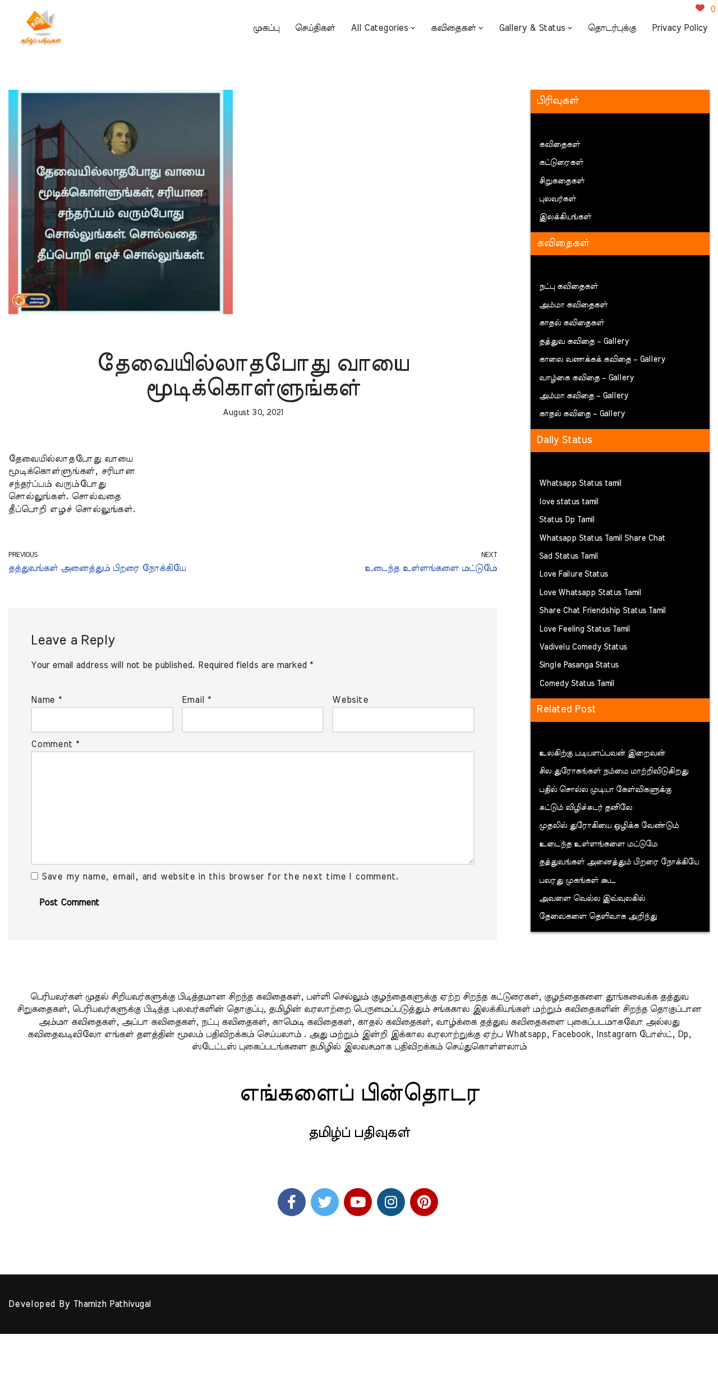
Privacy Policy (679, 28)
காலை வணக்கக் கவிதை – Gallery (602, 359)
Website (350, 700)
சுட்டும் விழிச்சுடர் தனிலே (585, 808)
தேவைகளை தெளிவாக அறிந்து (598, 916)
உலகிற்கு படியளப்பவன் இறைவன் (602, 753)
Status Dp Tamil (567, 520)
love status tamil (569, 502)
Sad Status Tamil (568, 556)
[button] (413, 28)
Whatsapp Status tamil (580, 483)
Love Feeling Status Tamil (584, 629)
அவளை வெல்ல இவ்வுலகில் (592, 899)
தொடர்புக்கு (612, 28)
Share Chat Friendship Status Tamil (602, 611)
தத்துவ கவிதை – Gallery (584, 342)
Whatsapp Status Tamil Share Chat (602, 538)
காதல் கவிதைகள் (571, 323)
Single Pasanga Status (579, 665)
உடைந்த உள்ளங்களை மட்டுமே (598, 844)
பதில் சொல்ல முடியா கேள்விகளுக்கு (605, 790)
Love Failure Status (573, 574)
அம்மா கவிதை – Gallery (583, 396)
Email (196, 700)
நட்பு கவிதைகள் (568, 287)
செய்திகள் (315, 28)
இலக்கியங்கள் (565, 217)
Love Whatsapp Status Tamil (590, 593)
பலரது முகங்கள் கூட (577, 881)
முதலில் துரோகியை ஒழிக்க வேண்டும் (609, 826)
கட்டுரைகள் (561, 163)
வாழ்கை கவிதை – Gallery (586, 378)
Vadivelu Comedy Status (583, 647)
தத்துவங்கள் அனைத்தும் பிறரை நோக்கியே (619, 862)
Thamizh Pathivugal (112, 1304)
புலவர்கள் (557, 199)
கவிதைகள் (559, 145)
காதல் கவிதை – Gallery (582, 414)
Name (46, 700)
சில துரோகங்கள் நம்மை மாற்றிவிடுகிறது (613, 771)
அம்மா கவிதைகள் (573, 305)
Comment (55, 744)
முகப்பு (266, 28)
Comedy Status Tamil (576, 684)
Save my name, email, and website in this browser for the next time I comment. (220, 876)
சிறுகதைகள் (561, 181)
